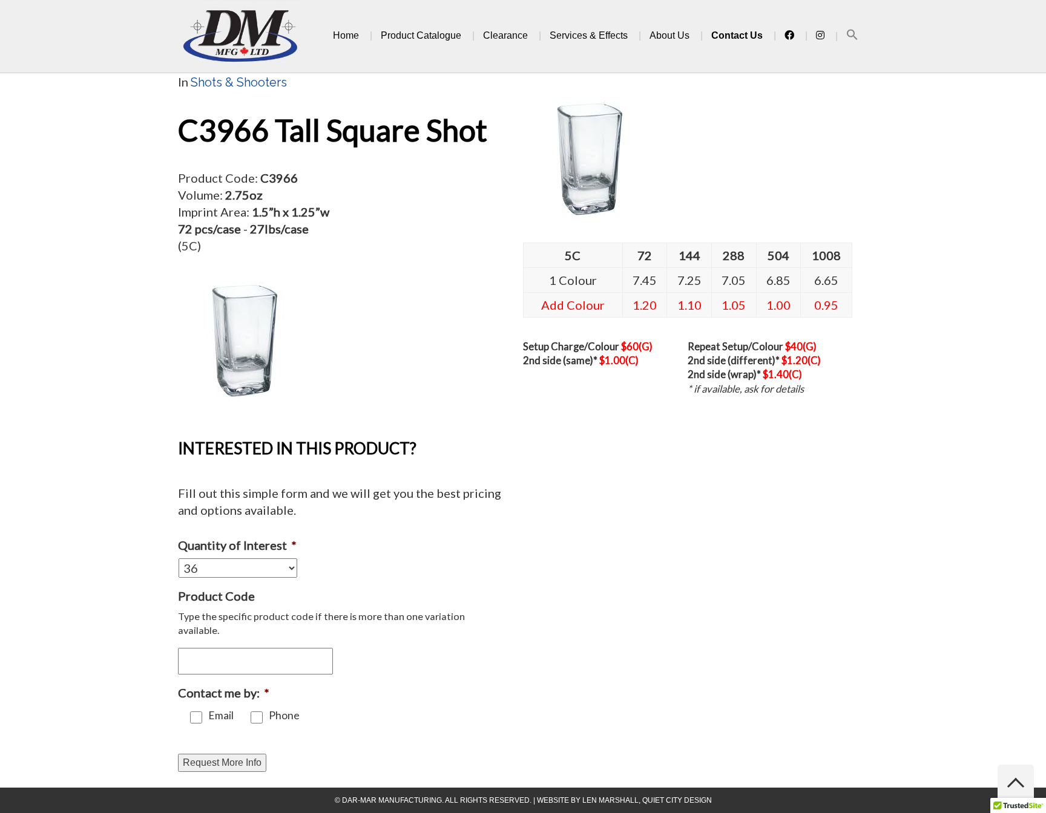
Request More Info (222, 762)
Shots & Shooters (239, 82)
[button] (852, 36)
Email (221, 715)
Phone (284, 715)
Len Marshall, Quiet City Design (647, 800)
